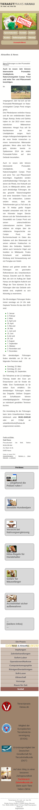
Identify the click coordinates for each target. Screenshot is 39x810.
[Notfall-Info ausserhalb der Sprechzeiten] (24, 22)
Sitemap (31, 37)
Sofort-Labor (20, 657)
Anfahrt (32, 33)
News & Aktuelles (20, 646)
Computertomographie (20, 665)
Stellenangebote (19, 37)
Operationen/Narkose (20, 661)
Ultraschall (20, 677)
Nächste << (21, 456)
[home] (17, 5)
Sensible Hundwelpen (19, 507)
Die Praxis (21, 642)
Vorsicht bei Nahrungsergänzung (18, 531)
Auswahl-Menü (19, 42)
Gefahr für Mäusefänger (14, 580)
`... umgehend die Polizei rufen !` (16, 484)
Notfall (20, 689)
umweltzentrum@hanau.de (14, 423)
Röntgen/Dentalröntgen (20, 669)
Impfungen (20, 650)
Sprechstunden (10, 33)
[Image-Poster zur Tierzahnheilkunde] (6, 774)
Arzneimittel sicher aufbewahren (17, 605)
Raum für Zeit (20, 685)
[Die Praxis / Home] (6, 708)
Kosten (7, 37)
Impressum (19, 808)
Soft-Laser (20, 673)
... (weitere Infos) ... (14, 624)
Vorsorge (20, 681)
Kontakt (23, 33)
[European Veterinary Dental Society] (6, 728)
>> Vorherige (12, 457)
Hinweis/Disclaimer (8, 456)
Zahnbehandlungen (20, 654)
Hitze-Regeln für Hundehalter (16, 555)
